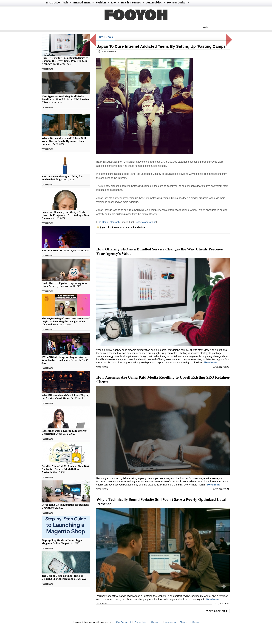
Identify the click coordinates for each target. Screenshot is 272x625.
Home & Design (176, 2)
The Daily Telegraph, (108, 222)
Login (205, 27)
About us (184, 622)
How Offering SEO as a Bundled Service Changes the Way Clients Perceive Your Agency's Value (65, 60)
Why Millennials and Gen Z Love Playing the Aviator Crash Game (65, 397)
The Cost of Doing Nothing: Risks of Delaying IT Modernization (62, 577)
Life (113, 2)
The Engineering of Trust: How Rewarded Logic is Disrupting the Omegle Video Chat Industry (66, 321)
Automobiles (154, 2)
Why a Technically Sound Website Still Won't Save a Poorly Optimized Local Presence (64, 141)
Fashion (101, 2)
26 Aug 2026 (52, 2)
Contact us (156, 622)
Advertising (170, 622)
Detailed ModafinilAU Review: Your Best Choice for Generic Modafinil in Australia (65, 469)
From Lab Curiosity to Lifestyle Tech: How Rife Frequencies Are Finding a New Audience (65, 215)
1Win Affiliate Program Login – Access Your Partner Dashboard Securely (64, 359)
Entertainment (81, 2)
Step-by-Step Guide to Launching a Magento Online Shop (62, 542)
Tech (65, 2)
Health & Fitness (131, 2)
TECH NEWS (47, 69)
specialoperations (146, 222)
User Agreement (123, 622)
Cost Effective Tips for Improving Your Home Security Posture (64, 285)
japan (103, 227)
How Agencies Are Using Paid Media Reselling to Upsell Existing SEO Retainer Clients (66, 99)
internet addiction (135, 227)
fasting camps (116, 227)
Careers (195, 622)
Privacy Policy (141, 622)
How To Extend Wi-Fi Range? (59, 250)
